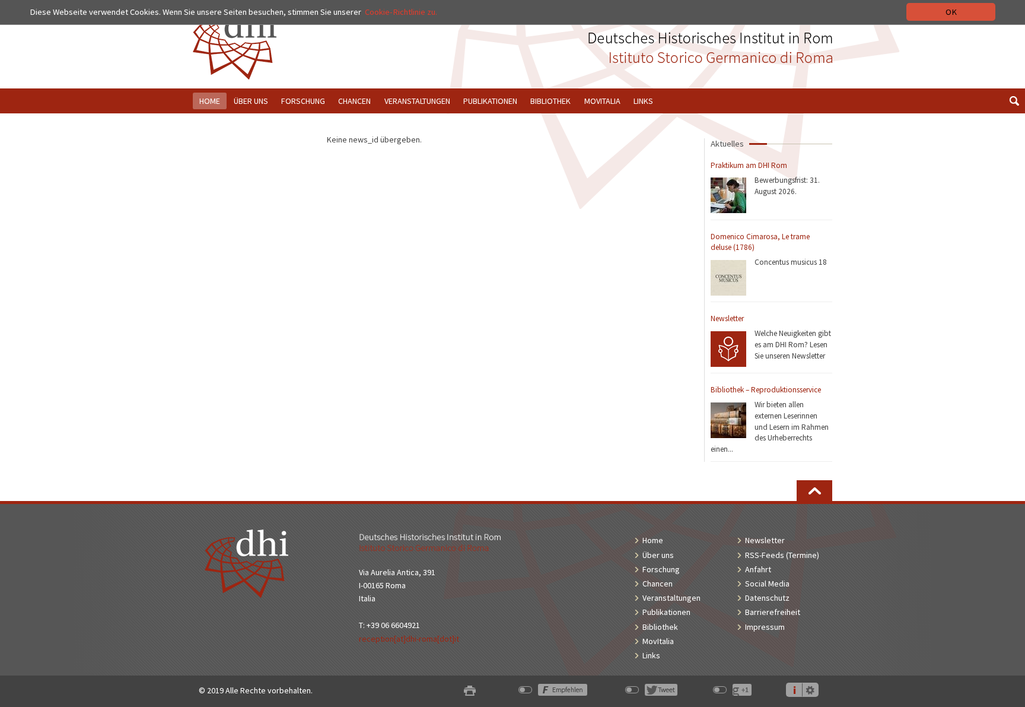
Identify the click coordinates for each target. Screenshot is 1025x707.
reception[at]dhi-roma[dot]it (409, 638)
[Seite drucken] (470, 691)
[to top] (814, 490)
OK (951, 12)
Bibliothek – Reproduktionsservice (766, 390)
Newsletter (727, 318)
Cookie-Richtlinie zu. (401, 12)
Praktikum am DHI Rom (749, 165)
